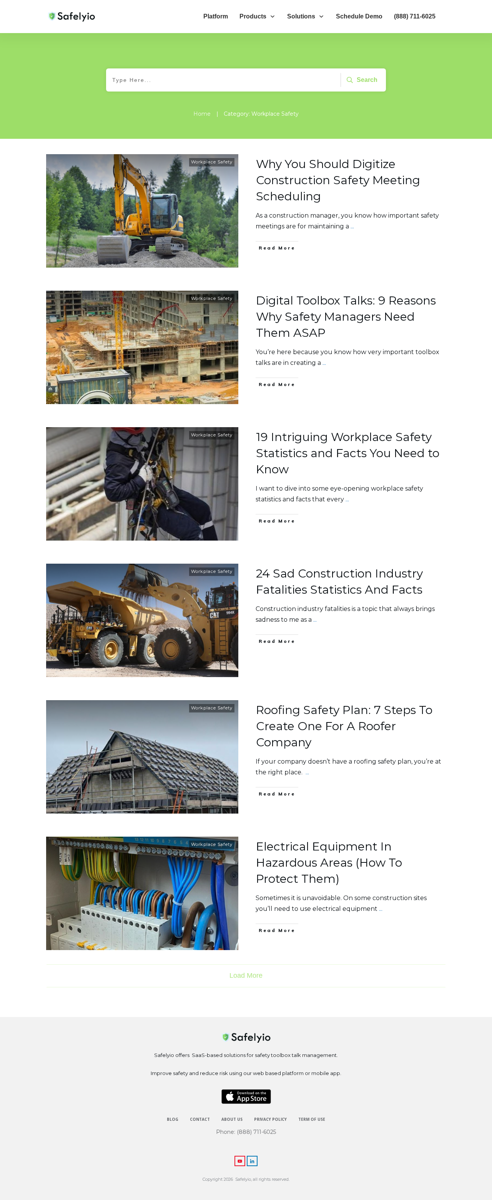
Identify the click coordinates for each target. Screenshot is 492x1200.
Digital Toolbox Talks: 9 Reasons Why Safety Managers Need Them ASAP (346, 316)
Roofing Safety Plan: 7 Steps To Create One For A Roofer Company (344, 726)
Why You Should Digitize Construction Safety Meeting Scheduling (338, 180)
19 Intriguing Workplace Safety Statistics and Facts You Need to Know (347, 453)
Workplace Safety (212, 162)
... (352, 226)
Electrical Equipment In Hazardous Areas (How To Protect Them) (329, 862)
